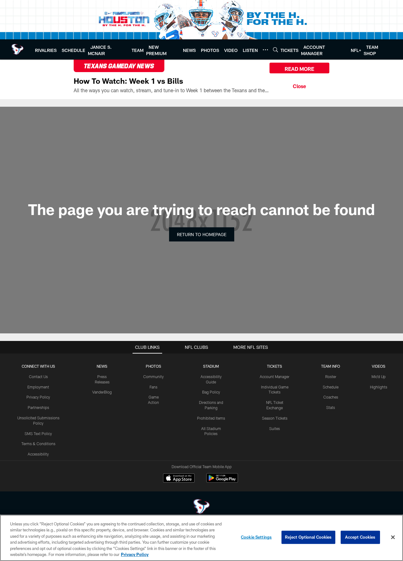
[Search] (275, 49)
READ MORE (299, 69)
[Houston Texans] (201, 507)
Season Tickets (274, 418)
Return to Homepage (201, 234)
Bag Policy (211, 392)
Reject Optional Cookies (308, 537)
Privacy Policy (38, 397)
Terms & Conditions (38, 443)
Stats (330, 407)
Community (153, 376)
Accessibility (38, 454)
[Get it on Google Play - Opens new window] (222, 481)
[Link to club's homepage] (17, 49)
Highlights (378, 387)
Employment (38, 387)
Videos (378, 366)
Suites (274, 428)
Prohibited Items (211, 418)
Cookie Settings (256, 537)
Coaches (330, 397)
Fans (153, 387)
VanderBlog (102, 392)
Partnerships (38, 407)
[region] (201, 538)
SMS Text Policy (38, 433)
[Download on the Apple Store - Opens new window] (178, 478)
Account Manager (274, 376)
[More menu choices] (265, 49)
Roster (330, 376)
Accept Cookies (360, 537)
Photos (153, 366)
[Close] (299, 85)
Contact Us (38, 376)
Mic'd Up (379, 376)
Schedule (330, 387)
